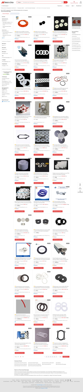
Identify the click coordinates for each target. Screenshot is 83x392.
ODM (4, 90)
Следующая (65, 356)
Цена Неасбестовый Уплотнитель (20, 362)
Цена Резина (58, 362)
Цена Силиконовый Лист (46, 364)
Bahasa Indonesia (77, 381)
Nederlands (57, 381)
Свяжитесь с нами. (6, 101)
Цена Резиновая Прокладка (61, 364)
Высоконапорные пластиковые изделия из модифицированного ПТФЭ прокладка (41, 315)
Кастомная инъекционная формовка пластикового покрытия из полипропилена (22, 145)
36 (20, 356)
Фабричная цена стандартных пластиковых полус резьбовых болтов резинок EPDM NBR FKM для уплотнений (41, 32)
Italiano (41, 381)
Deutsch (33, 381)
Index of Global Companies (57, 382)
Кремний (5, 53)
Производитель (6, 81)
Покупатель (60, 5)
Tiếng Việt (71, 381)
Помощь (67, 5)
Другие (3, 37)
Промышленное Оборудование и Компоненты (5, 19)
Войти (81, 2)
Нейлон (4, 49)
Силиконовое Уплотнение (76, 39)
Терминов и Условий (44, 388)
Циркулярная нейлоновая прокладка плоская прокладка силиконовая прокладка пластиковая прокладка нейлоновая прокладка (42, 145)
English (11, 381)
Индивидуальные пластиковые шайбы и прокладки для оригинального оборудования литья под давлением (61, 117)
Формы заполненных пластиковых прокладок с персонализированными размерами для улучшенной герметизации (22, 174)
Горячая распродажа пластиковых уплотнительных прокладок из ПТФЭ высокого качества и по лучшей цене (40, 60)
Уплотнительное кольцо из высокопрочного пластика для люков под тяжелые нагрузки (22, 315)
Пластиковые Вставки (76, 38)
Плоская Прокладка (7, 57)
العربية (53, 381)
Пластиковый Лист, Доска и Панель (7, 33)
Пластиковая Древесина (76, 46)
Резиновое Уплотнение (7, 36)
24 (18, 356)
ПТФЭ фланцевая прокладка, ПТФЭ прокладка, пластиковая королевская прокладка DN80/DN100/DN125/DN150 (60, 315)
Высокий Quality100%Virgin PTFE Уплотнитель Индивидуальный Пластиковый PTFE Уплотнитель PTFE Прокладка (23, 117)
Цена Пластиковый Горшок (33, 362)
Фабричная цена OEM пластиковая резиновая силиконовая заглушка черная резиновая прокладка (22, 32)
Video (30, 16)
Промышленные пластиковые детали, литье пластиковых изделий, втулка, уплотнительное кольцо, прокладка (23, 344)
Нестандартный (6, 61)
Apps (72, 5)
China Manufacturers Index (39, 382)
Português (37, 381)
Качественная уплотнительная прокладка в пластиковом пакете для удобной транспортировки (42, 117)
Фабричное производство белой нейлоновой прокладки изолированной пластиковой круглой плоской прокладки (41, 344)
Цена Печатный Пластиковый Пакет (34, 365)
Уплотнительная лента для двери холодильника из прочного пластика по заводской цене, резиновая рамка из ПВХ (22, 60)
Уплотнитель (74, 36)
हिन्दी (60, 381)
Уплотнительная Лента (7, 27)
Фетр (4, 45)
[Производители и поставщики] (7, 2)
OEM (4, 92)
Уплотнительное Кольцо (7, 24)
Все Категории (5, 5)
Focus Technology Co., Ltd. (41, 384)
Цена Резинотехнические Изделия (20, 364)
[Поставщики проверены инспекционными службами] (7, 72)
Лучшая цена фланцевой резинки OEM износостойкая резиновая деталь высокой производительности (60, 230)
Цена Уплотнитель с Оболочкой (48, 362)
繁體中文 (19, 381)
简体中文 (15, 381)
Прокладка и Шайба (7, 22)
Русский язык (46, 381)
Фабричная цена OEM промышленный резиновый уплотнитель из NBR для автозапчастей (60, 89)
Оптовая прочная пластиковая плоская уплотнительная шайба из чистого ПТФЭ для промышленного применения (23, 89)
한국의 (50, 381)
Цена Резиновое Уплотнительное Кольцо (21, 365)
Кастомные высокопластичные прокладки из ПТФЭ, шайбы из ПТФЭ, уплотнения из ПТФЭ (23, 202)
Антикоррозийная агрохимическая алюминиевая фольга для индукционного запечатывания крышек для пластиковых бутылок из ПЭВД (60, 145)
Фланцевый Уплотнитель (76, 45)
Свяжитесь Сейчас (20, 41)
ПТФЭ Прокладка (75, 43)
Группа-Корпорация (7, 82)
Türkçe (68, 381)
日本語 (23, 381)
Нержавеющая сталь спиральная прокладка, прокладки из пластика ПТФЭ (42, 202)
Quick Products (31, 382)
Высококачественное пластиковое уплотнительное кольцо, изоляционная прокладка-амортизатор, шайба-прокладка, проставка (42, 174)
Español (30, 381)
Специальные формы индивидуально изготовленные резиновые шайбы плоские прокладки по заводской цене (60, 344)
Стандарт (5, 65)
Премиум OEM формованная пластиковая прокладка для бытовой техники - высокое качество (23, 259)
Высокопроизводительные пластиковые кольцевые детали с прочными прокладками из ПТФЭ (42, 287)
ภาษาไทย (64, 381)
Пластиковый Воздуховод (76, 41)
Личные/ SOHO (5, 84)
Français (26, 381)
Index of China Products (48, 382)
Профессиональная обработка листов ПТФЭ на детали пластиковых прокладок (61, 174)
